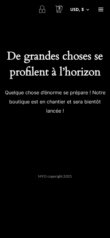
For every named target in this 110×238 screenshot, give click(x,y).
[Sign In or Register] (42, 9)
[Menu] (101, 9)
